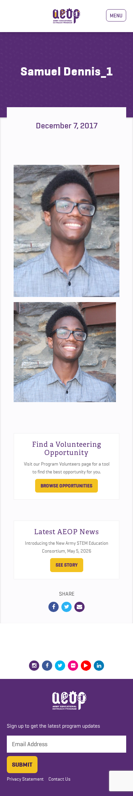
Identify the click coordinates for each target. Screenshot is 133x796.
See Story (67, 565)
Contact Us (59, 779)
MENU (116, 15)
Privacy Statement (25, 779)
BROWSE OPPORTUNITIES (66, 485)
